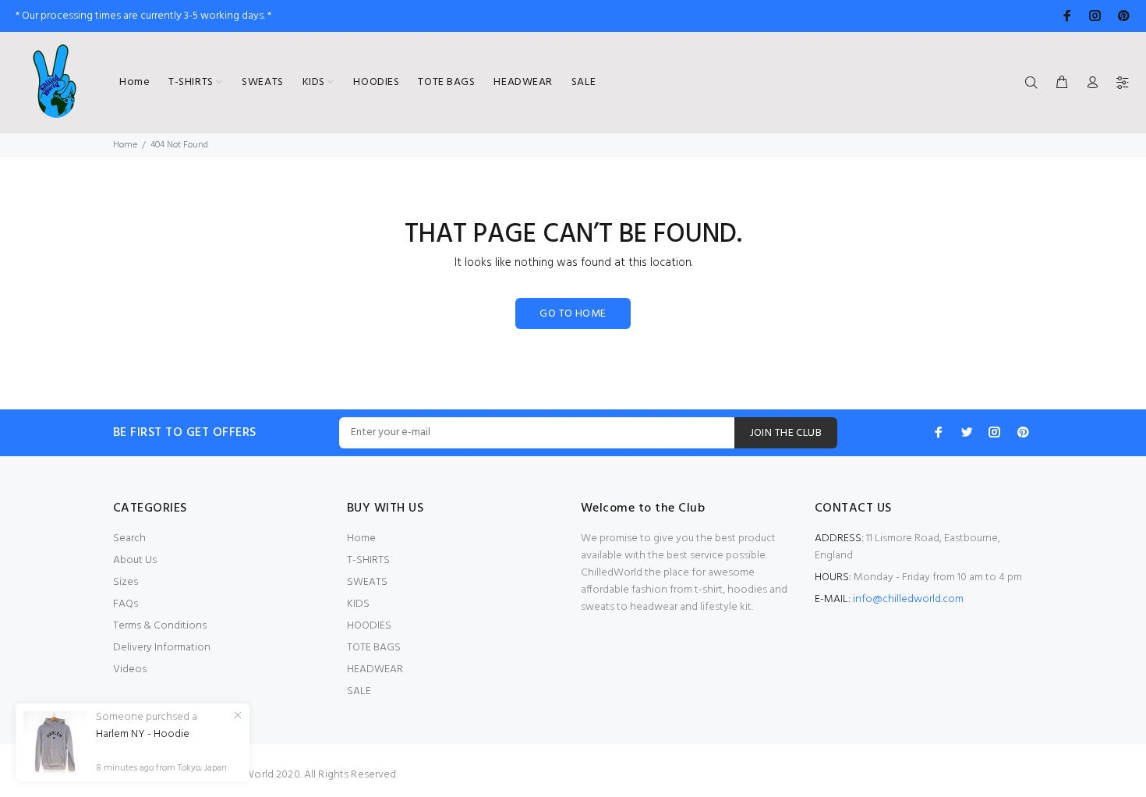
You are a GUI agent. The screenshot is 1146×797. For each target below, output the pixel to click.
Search (129, 538)
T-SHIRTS (368, 560)
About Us (135, 560)
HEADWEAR (375, 669)
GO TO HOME (572, 314)
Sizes (125, 582)
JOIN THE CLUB (786, 433)
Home (125, 145)
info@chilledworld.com (908, 599)
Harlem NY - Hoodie (142, 734)
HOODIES (369, 626)
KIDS (358, 604)
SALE (359, 691)
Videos (130, 669)
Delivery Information (161, 648)
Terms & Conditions (160, 626)
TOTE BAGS (374, 648)
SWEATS (367, 582)
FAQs (125, 604)
